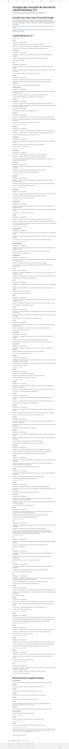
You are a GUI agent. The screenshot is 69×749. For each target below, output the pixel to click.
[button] (60, 1)
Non (27, 740)
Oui (23, 740)
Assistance (12, 743)
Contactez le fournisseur (28, 731)
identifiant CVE (43, 26)
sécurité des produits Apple (18, 31)
